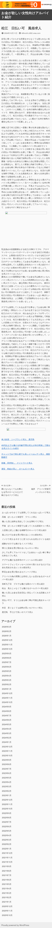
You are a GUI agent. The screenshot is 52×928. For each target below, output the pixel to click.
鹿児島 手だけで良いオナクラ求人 (17, 612)
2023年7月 (6, 768)
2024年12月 (7, 693)
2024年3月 (6, 733)
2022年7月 (6, 821)
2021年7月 (6, 875)
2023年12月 (7, 746)
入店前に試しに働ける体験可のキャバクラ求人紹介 (24, 530)
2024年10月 (7, 702)
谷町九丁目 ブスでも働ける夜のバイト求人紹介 (23, 583)
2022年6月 (6, 826)
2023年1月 (6, 795)
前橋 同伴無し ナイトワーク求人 (16, 462)
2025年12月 (7, 640)
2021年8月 (6, 870)
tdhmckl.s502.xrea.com (31, 33)
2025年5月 (6, 671)
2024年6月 (6, 719)
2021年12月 (7, 853)
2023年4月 (6, 782)
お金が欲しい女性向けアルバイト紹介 (25, 14)
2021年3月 (6, 893)
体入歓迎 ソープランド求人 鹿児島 (17, 439)
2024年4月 (6, 728)
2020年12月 (7, 906)
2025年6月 (6, 666)
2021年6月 (6, 879)
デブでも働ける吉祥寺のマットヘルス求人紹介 (22, 559)
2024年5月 (6, 724)
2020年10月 (7, 915)
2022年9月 (6, 813)
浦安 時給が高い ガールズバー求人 (17, 468)
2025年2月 (6, 684)
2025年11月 (7, 644)
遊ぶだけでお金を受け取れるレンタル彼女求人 (22, 534)
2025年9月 (6, 653)
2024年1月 (6, 742)
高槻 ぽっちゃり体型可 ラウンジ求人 (19, 516)
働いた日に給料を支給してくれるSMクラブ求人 (23, 521)
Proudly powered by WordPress (15, 925)
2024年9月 (6, 706)
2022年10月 (7, 808)
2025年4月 (6, 675)
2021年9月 (6, 866)
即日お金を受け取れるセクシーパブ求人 (19, 571)
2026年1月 (6, 635)
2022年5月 (6, 830)
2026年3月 (6, 626)
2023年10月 (7, 755)
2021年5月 (6, 884)
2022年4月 (6, 835)
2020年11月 (7, 910)
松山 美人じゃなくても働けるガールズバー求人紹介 (25, 588)
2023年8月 (6, 764)
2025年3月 (6, 680)
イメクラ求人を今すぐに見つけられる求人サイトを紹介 (26, 539)
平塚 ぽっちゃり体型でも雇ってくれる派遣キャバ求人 (26, 525)
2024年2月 (6, 737)
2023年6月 (6, 773)
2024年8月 (6, 711)
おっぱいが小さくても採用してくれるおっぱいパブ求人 (26, 512)
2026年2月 (6, 631)
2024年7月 (6, 715)
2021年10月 (7, 861)
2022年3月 (6, 839)
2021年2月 (6, 897)
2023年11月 (7, 751)
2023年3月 (6, 786)
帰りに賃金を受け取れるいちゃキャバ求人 (20, 548)
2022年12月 (7, 799)
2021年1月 (6, 901)
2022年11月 (7, 804)
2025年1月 (6, 688)
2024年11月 (7, 697)
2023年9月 (6, 759)
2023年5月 (6, 777)
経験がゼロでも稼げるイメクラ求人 (17, 543)
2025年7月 (6, 662)
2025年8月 (6, 657)
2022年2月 (6, 844)
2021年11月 (7, 857)
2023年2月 (6, 791)
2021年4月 (6, 888)
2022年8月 (6, 817)
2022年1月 (6, 848)
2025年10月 (7, 648)
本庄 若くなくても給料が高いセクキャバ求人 (22, 607)
